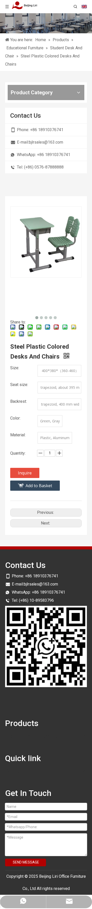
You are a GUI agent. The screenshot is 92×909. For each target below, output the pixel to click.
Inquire (25, 473)
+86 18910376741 (46, 129)
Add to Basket (39, 485)
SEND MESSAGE (26, 862)
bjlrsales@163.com (46, 142)
